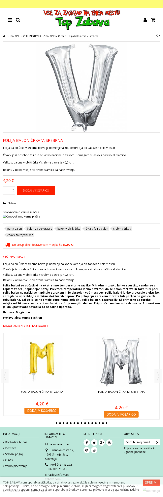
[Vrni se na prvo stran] (4, 36)
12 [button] (96, 423)
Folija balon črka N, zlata (42, 392)
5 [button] (71, 423)
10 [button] (88, 423)
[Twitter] (94, 442)
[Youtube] (109, 442)
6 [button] (74, 423)
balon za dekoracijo (39, 228)
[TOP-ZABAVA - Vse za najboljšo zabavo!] (81, 20)
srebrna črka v (122, 228)
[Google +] (102, 442)
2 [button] (60, 423)
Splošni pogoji (14, 454)
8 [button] (81, 423)
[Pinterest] (86, 450)
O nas (9, 460)
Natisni (11, 203)
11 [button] (92, 423)
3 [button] (63, 423)
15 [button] (106, 423)
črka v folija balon (96, 228)
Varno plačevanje (16, 466)
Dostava (10, 448)
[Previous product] (157, 35)
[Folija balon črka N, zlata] (41, 362)
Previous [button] (5, 376)
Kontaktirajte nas (16, 442)
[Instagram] (94, 450)
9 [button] (85, 423)
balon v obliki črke (68, 228)
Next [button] (158, 376)
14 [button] (103, 423)
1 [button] (56, 423)
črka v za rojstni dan (20, 235)
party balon (14, 228)
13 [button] (99, 423)
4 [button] (67, 423)
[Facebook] (86, 442)
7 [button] (78, 423)
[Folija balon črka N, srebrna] (121, 362)
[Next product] (159, 35)
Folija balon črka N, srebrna (121, 392)
